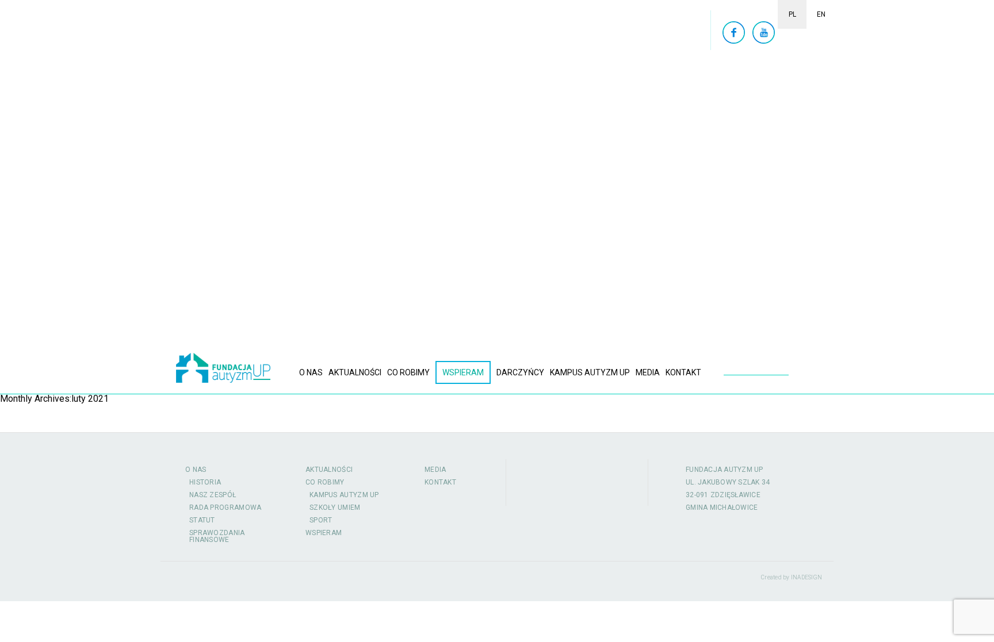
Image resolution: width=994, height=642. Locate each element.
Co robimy (408, 372)
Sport (320, 520)
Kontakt (683, 372)
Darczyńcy (520, 372)
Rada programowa (225, 507)
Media (648, 372)
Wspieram (463, 372)
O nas (311, 372)
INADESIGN (806, 577)
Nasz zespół (212, 494)
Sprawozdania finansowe (217, 536)
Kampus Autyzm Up (590, 372)
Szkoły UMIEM (335, 507)
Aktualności (354, 372)
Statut (202, 520)
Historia (205, 482)
